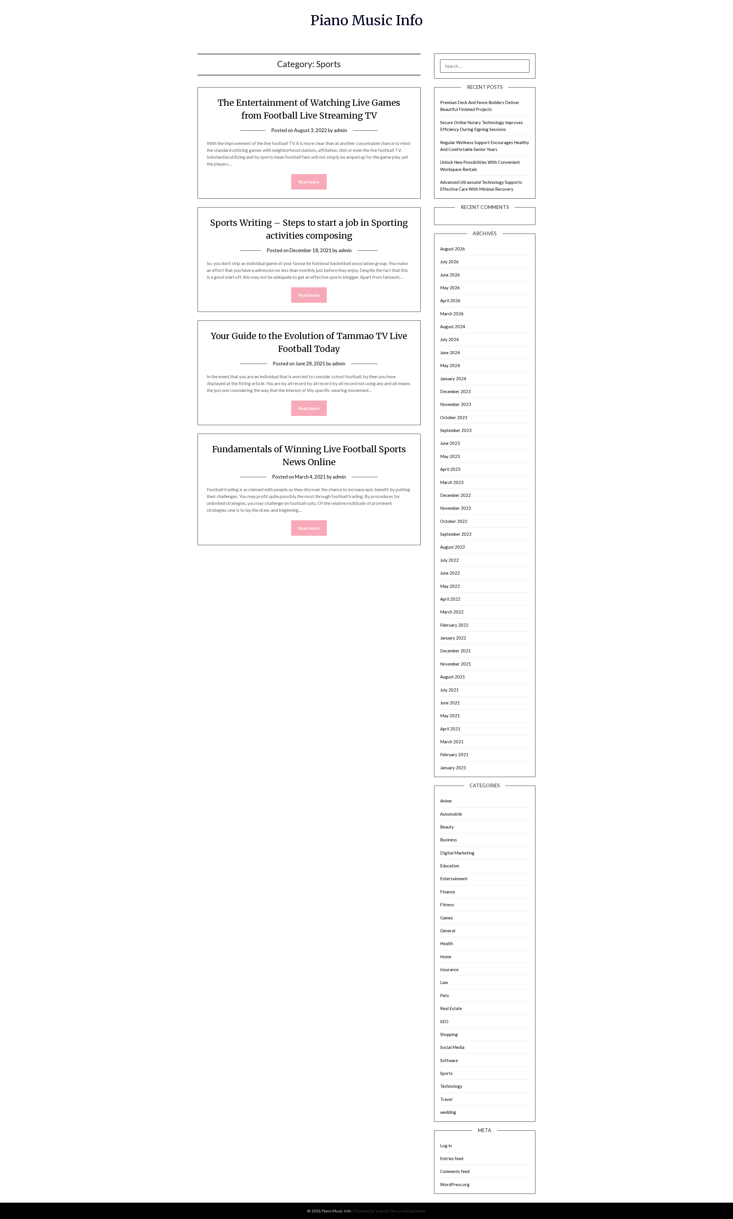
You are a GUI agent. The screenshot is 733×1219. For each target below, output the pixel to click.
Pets (444, 995)
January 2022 (453, 637)
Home (445, 956)
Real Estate (451, 1008)
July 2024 (449, 339)
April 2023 (450, 469)
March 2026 (452, 313)
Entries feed (451, 1158)
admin (340, 130)
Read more (309, 181)
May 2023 (450, 456)
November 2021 (455, 663)
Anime (446, 800)
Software (449, 1060)
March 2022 (452, 611)
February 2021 (454, 754)
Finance (447, 891)
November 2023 (455, 404)
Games (446, 917)
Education (449, 865)
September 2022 (456, 534)
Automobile (451, 813)
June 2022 (450, 572)
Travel (446, 1099)
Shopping (449, 1034)
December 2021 (455, 650)
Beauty (447, 826)
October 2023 (453, 417)
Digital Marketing (457, 852)
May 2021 (450, 715)
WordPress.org (455, 1184)
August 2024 (452, 326)
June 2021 (450, 702)
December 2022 (455, 495)
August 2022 (452, 546)
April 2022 (450, 598)
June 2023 (450, 443)
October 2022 (453, 521)
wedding (448, 1112)
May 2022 (450, 586)
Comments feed (455, 1171)
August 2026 (452, 248)
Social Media (452, 1047)
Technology (451, 1086)
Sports (446, 1073)
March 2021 (452, 741)
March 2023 (452, 482)
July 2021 (449, 689)
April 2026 (450, 300)
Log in (446, 1145)
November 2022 (455, 508)
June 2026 (450, 274)
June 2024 (450, 352)
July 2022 (449, 560)
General (447, 930)
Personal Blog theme (408, 1210)
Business (448, 839)
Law (444, 982)
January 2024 (453, 378)
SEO (444, 1021)
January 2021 (453, 767)
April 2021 (450, 728)
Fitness (447, 904)
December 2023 (455, 391)
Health (446, 943)
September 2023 (456, 430)
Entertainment (454, 878)
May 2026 (450, 287)
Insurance (449, 969)
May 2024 (450, 365)
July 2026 (449, 261)
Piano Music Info (366, 20)
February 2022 (454, 625)
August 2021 (452, 676)
